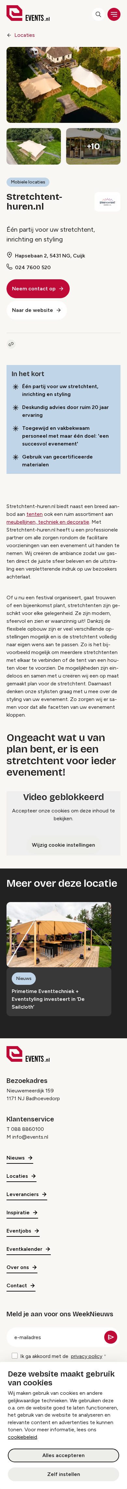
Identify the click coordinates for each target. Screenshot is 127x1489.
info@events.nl (30, 1137)
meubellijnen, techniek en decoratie (48, 522)
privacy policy (86, 1356)
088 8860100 (27, 1129)
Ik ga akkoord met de (61, 1356)
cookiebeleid (22, 1437)
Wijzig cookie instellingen (63, 845)
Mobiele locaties (28, 182)
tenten (34, 514)
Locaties (24, 35)
